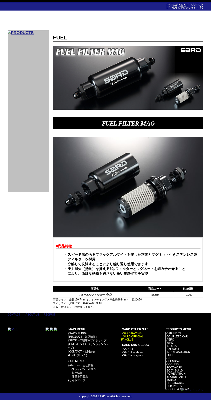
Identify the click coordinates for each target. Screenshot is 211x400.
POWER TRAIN (175, 373)
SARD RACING (132, 333)
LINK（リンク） (79, 355)
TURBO (171, 379)
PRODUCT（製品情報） (83, 336)
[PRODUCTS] (21, 32)
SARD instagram (133, 355)
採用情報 (77, 372)
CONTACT (165, 20)
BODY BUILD (174, 370)
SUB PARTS (174, 386)
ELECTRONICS (175, 383)
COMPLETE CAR (177, 336)
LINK (190, 20)
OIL (168, 358)
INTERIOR (172, 345)
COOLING (172, 364)
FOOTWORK (174, 367)
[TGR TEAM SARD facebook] (47, 329)
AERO (170, 339)
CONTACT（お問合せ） (83, 351)
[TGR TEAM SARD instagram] (55, 329)
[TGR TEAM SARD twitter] (51, 329)
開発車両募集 (80, 376)
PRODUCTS (87, 20)
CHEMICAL (173, 361)
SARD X (128, 349)
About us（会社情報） (82, 365)
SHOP (113, 20)
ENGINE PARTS (176, 376)
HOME (62, 20)
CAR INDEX (173, 333)
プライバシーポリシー (85, 369)
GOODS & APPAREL (179, 389)
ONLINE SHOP (139, 20)
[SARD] (28, 20)
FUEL (169, 355)
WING (170, 342)
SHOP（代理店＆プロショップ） (89, 340)
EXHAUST (172, 348)
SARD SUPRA (78, 333)
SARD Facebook (133, 352)
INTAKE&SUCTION (178, 352)
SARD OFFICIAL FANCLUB (132, 338)
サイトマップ (77, 380)
